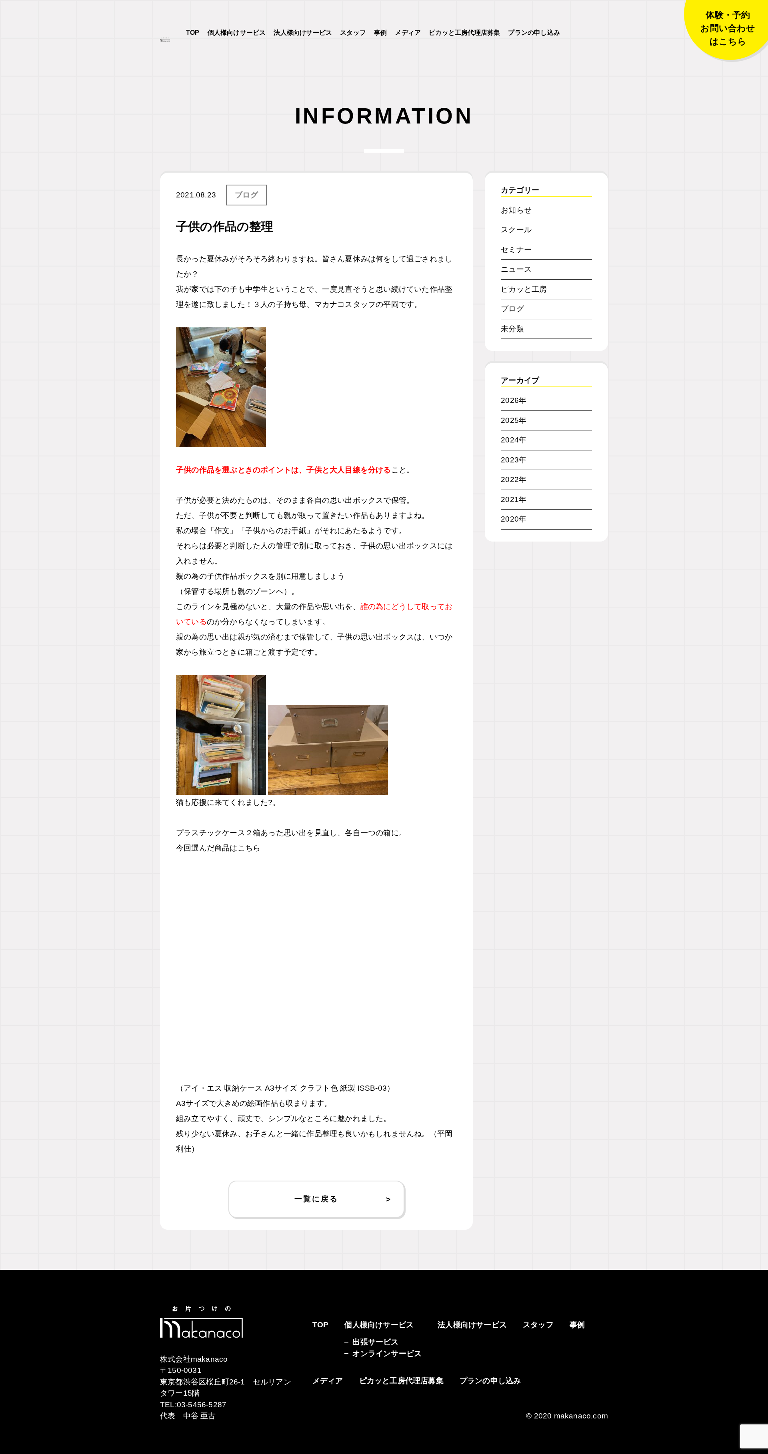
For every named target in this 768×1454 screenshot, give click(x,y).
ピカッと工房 (524, 289)
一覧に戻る (316, 1199)
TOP (193, 32)
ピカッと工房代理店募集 (464, 32)
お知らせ (516, 210)
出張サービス (375, 1342)
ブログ (246, 195)
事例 (380, 32)
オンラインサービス (387, 1353)
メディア (408, 32)
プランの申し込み (534, 32)
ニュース (516, 269)
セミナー (516, 249)
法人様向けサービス (303, 32)
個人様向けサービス (237, 32)
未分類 (512, 329)
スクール (516, 229)
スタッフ (353, 32)
